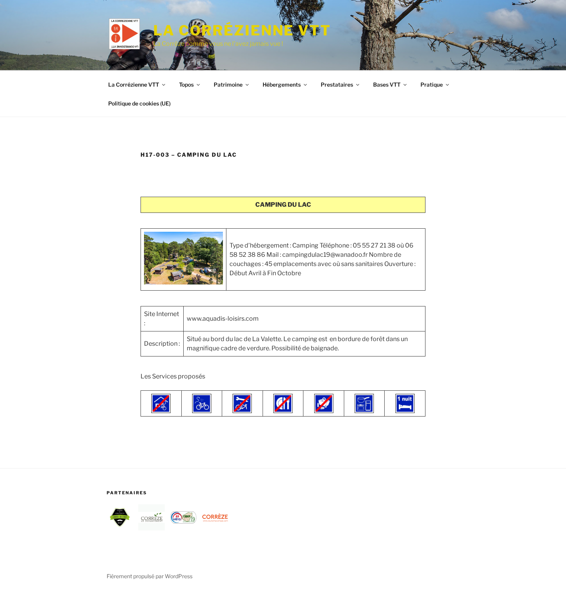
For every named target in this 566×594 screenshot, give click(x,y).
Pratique (431, 84)
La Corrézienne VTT (242, 30)
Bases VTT (386, 84)
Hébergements (282, 84)
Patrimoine (228, 84)
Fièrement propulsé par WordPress (150, 576)
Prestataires (337, 84)
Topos (186, 84)
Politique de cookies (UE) (139, 103)
